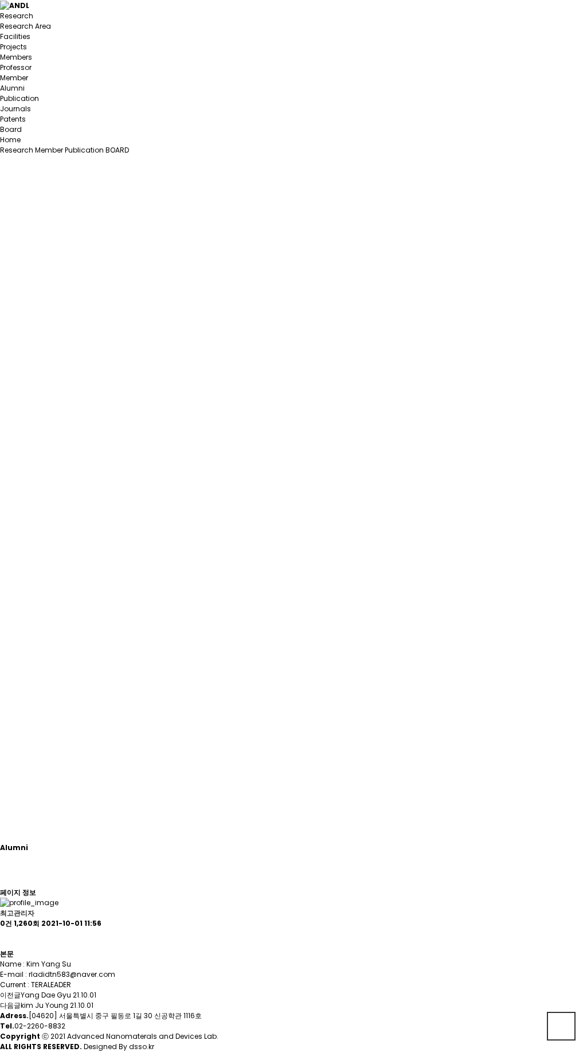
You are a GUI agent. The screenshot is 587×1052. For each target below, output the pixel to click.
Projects (13, 47)
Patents (13, 119)
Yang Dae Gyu (46, 995)
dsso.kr (141, 1046)
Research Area (25, 26)
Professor (16, 67)
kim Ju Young (44, 1005)
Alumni (12, 88)
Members (16, 57)
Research (16, 16)
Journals (15, 109)
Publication (19, 98)
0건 (6, 923)
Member (14, 78)
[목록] (5, 939)
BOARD (117, 150)
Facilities (15, 36)
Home (10, 140)
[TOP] (561, 1026)
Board (11, 129)
